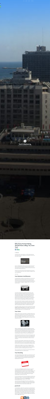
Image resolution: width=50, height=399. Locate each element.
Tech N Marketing (25, 144)
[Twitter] (16, 249)
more (28, 307)
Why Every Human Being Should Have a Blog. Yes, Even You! (24, 245)
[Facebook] (15, 249)
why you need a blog (18, 242)
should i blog (26, 241)
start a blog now (29, 241)
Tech (23, 241)
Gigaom (19, 307)
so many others (28, 378)
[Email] (17, 249)
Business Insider (22, 307)
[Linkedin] (18, 249)
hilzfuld (19, 241)
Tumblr (18, 394)
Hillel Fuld (17, 252)
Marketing (22, 241)
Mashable (16, 307)
